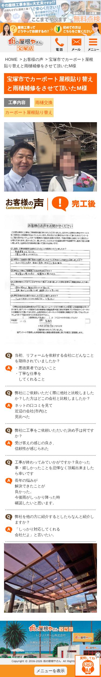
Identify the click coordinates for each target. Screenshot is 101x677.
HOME (11, 59)
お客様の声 (33, 59)
